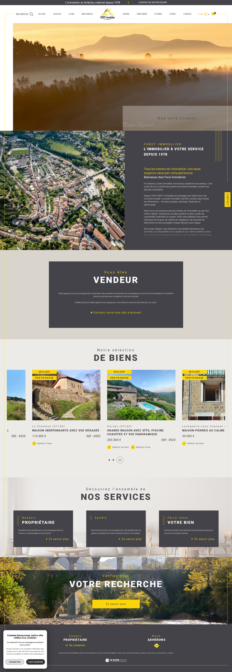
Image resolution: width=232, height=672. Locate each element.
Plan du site (121, 653)
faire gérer (142, 14)
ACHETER (57, 14)
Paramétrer (15, 662)
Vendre (126, 14)
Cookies (170, 653)
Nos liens (150, 653)
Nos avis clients (177, 118)
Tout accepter (35, 662)
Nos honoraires (110, 653)
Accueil (42, 14)
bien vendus (87, 14)
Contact (227, 200)
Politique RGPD (160, 653)
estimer (158, 14)
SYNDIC (172, 14)
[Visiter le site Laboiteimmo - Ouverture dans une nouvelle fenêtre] (115, 663)
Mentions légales (133, 653)
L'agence (187, 14)
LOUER (71, 14)
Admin (143, 653)
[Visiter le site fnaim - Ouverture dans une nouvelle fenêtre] (156, 646)
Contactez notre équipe (153, 2)
